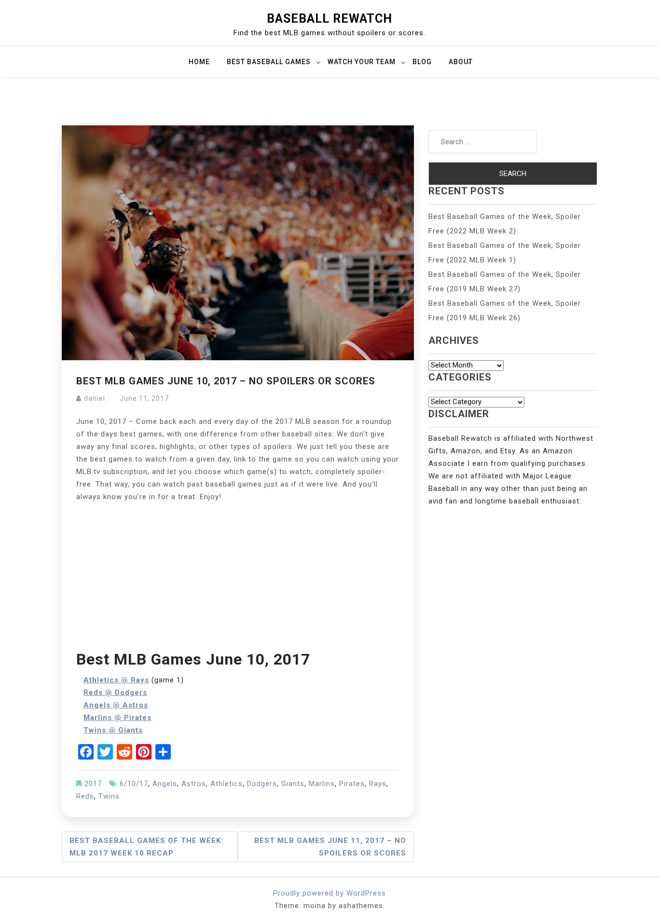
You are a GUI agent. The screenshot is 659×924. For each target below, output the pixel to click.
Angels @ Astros (115, 705)
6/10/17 (134, 783)
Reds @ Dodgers (115, 692)
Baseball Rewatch (329, 19)
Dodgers (262, 783)
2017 (93, 783)
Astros (193, 783)
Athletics (226, 783)
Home (199, 62)
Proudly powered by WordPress (329, 893)
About (461, 62)
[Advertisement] (237, 575)
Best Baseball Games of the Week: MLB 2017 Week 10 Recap (146, 846)
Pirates (352, 783)
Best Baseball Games (269, 62)
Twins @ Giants (113, 730)
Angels (164, 783)
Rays (377, 783)
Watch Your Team (362, 62)
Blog (422, 62)
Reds (85, 796)
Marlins (322, 783)
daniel (94, 398)
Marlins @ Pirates (117, 717)
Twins (109, 796)
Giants (292, 783)
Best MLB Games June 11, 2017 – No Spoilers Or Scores (330, 846)
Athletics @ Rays (116, 680)
